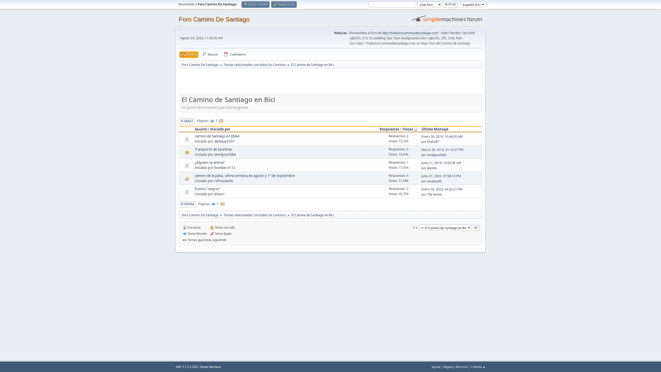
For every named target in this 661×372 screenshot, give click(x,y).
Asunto (201, 129)
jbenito (432, 168)
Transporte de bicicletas (213, 149)
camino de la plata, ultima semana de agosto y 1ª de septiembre (245, 175)
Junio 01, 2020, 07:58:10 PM (441, 176)
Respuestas (389, 129)
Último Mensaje (434, 129)
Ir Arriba (187, 204)
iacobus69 (434, 181)
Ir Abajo (186, 121)
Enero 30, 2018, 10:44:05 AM (442, 136)
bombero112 (224, 167)
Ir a (415, 227)
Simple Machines (210, 366)
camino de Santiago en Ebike (217, 136)
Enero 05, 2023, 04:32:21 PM (441, 189)
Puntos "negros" (208, 189)
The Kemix (434, 194)
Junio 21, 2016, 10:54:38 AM (441, 163)
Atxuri (219, 194)
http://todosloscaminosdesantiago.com (410, 33)
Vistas (408, 129)
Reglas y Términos (456, 367)
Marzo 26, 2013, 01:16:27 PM (442, 150)
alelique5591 (224, 141)
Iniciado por (220, 129)
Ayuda (436, 367)
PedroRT (433, 142)
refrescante (223, 181)
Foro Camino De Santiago (214, 19)
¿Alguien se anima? (210, 162)
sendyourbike (225, 154)
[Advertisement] (270, 80)
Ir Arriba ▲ (478, 367)
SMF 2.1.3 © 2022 (187, 366)
